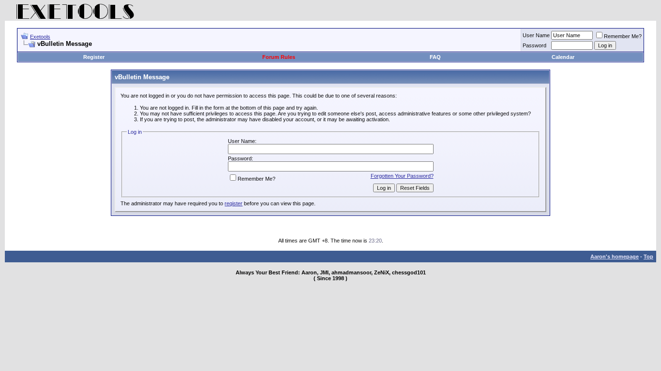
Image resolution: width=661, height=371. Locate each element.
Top (648, 256)
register (233, 203)
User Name (536, 35)
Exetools (40, 37)
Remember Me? (623, 36)
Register (94, 57)
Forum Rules (278, 57)
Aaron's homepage (614, 256)
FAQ (435, 57)
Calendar (563, 57)
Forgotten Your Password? (402, 176)
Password (534, 45)
